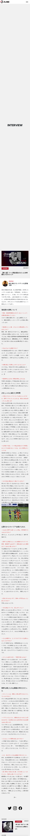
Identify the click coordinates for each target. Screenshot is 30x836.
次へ (15, 797)
